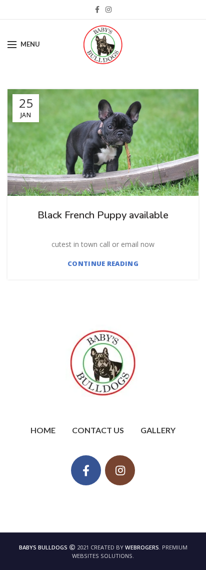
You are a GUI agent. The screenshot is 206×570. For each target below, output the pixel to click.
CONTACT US (98, 430)
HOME (43, 430)
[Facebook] (97, 9)
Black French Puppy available (103, 215)
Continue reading (103, 263)
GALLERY (158, 430)
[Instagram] (108, 9)
